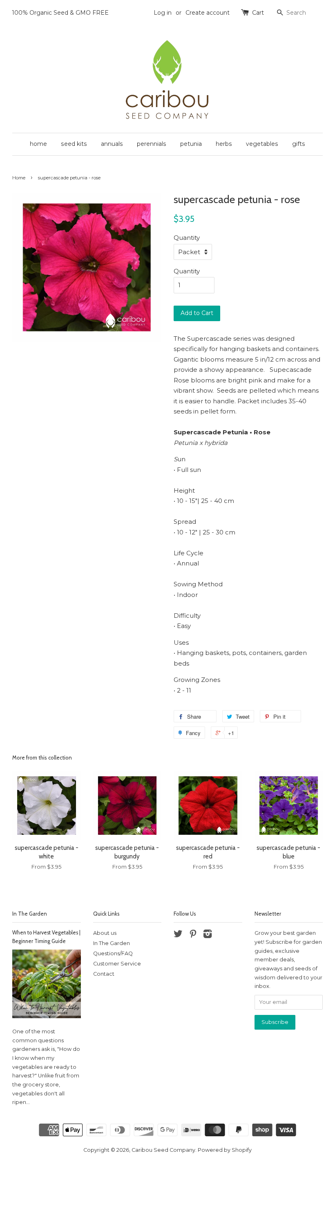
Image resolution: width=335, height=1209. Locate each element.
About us (104, 933)
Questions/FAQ (113, 953)
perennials (151, 143)
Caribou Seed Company (163, 1150)
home (38, 143)
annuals (112, 143)
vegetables (262, 143)
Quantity (187, 237)
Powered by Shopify (225, 1150)
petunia (191, 143)
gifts (298, 143)
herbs (224, 143)
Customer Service (117, 964)
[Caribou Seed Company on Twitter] (178, 935)
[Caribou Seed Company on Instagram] (207, 935)
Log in (163, 12)
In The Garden (29, 913)
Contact (103, 974)
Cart (258, 12)
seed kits (74, 143)
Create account (207, 12)
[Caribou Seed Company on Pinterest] (192, 935)
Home (18, 178)
